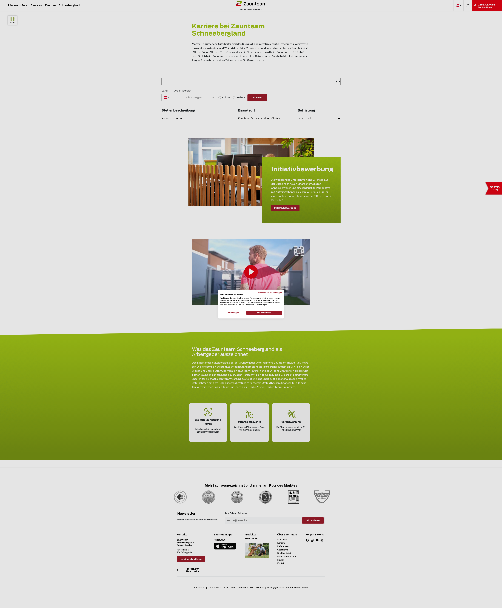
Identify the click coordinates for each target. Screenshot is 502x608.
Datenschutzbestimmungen (269, 293)
